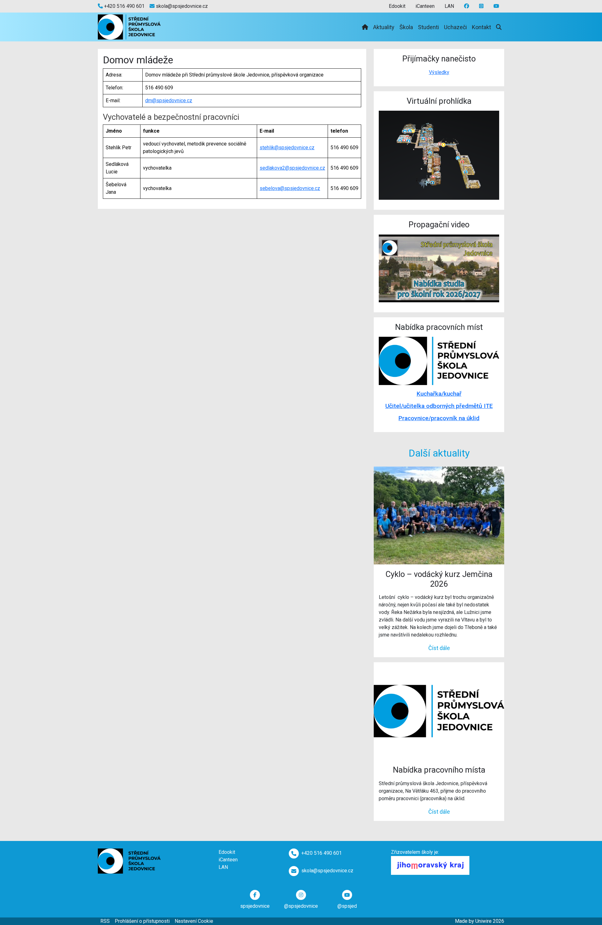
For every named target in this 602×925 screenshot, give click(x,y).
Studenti (428, 27)
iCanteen (425, 6)
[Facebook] (466, 6)
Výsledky (439, 72)
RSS (105, 921)
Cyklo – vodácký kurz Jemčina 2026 (439, 579)
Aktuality (383, 27)
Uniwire (483, 921)
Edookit (397, 6)
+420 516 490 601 (124, 6)
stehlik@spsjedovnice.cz (287, 148)
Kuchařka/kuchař (439, 393)
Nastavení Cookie (194, 921)
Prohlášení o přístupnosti (142, 921)
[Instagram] (496, 6)
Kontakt (481, 27)
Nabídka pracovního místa (439, 769)
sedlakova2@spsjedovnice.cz (292, 168)
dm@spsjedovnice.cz (168, 100)
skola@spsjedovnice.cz (181, 6)
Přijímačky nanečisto (439, 58)
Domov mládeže (138, 60)
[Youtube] (481, 6)
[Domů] (365, 27)
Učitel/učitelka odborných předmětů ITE (439, 406)
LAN (449, 6)
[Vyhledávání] (499, 27)
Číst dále (439, 648)
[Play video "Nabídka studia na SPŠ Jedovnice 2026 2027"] (439, 268)
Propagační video (439, 224)
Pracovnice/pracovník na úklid (439, 418)
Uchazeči (455, 27)
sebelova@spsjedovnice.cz (290, 188)
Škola (406, 27)
